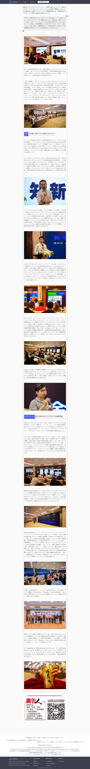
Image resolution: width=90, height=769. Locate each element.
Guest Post (61, 761)
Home (25, 2)
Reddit (39, 737)
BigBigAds (35, 763)
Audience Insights (50, 763)
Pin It (61, 737)
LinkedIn (57, 737)
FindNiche (35, 765)
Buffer (52, 737)
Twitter (34, 737)
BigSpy (32, 2)
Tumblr (43, 737)
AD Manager (49, 761)
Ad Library (48, 765)
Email (48, 737)
